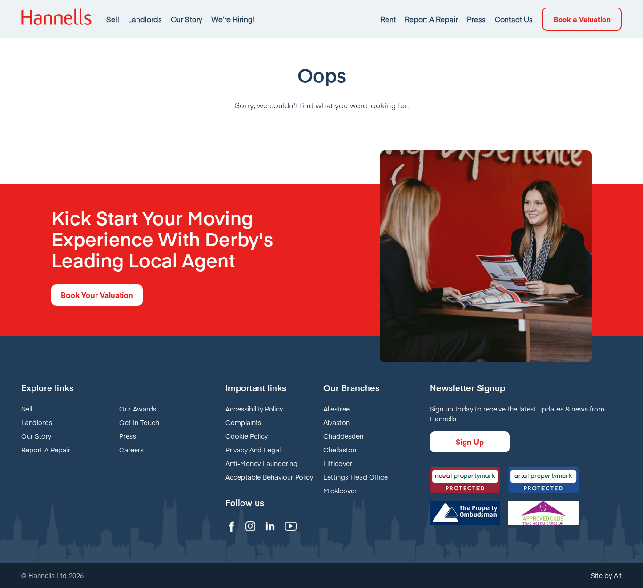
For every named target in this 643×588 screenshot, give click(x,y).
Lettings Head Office (355, 477)
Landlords (145, 19)
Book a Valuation (582, 19)
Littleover (337, 463)
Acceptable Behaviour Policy (269, 477)
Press (476, 19)
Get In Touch (139, 422)
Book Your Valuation (97, 295)
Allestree (336, 408)
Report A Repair (431, 19)
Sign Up (470, 441)
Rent (388, 19)
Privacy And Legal (253, 449)
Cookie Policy (246, 436)
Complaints (243, 422)
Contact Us (514, 19)
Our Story (186, 19)
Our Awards (137, 408)
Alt (618, 575)
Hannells (56, 19)
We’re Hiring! (232, 19)
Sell (112, 19)
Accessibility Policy (254, 408)
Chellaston (339, 449)
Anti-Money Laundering (261, 463)
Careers (131, 449)
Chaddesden (343, 436)
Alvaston (336, 422)
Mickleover (340, 490)
